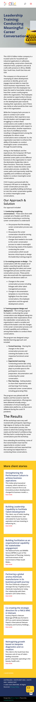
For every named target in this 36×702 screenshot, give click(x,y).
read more (9, 495)
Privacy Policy (14, 687)
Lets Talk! (30, 691)
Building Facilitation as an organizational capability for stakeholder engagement (18, 544)
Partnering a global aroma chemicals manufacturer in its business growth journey (17, 578)
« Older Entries (8, 673)
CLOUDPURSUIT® (8, 700)
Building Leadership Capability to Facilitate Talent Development (16, 509)
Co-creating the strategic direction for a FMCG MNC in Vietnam (18, 610)
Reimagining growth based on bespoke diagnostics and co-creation (15, 645)
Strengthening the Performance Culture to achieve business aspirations (17, 476)
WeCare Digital (15, 698)
